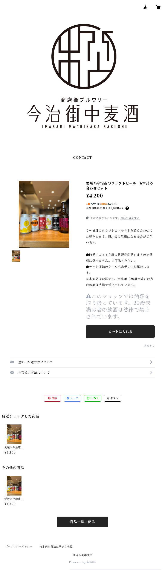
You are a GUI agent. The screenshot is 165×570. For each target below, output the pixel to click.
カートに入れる (120, 331)
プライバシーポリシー (19, 546)
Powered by (78, 562)
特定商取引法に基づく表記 (56, 546)
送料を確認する (130, 218)
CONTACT (82, 158)
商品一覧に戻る (82, 522)
